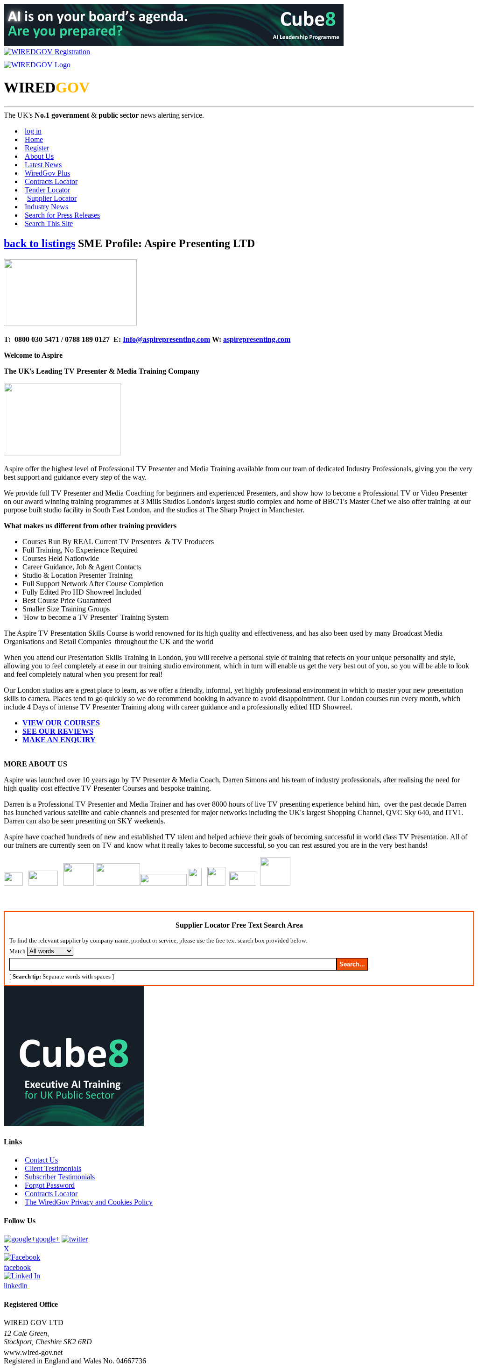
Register (37, 148)
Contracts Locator (51, 181)
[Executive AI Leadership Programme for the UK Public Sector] (174, 43)
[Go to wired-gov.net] (37, 65)
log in (33, 131)
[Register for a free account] (47, 52)
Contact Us (41, 1160)
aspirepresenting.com (256, 339)
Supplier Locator (52, 198)
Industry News (46, 207)
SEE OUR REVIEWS (57, 731)
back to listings (39, 243)
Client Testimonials (53, 1168)
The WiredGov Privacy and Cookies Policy (89, 1202)
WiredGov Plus (47, 173)
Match (17, 951)
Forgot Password (50, 1185)
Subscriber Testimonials (60, 1177)
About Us (39, 156)
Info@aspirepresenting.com (166, 339)
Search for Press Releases (62, 215)
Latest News (43, 165)
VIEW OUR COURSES (61, 723)
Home (34, 139)
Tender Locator (47, 190)
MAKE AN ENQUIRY (59, 740)
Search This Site (49, 223)
